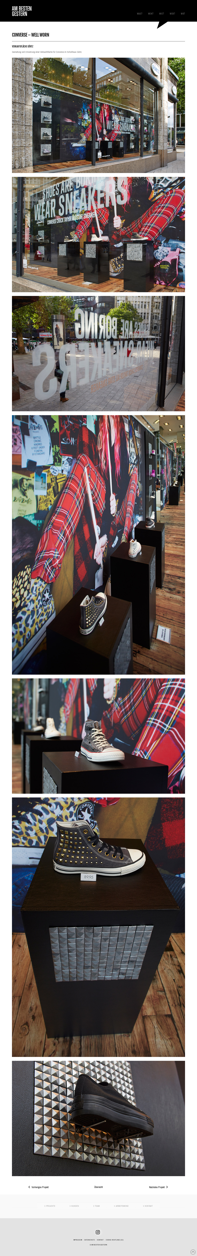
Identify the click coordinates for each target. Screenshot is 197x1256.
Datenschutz (89, 1240)
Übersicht (98, 1187)
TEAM (97, 1206)
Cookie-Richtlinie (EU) (115, 1240)
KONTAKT (149, 1206)
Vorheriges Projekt (40, 1187)
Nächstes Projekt (157, 1187)
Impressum (77, 1240)
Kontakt (100, 1240)
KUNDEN (75, 1206)
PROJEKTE (50, 1206)
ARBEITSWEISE (122, 1206)
